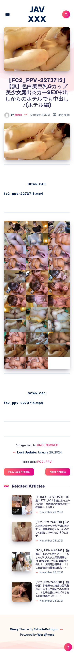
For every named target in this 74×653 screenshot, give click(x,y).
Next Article (58, 471)
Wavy (14, 629)
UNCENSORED (47, 445)
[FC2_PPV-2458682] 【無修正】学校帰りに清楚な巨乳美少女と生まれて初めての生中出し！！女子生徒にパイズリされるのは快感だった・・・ (52, 589)
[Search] (66, 14)
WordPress (45, 634)
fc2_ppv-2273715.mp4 (23, 194)
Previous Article (19, 471)
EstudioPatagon (46, 629)
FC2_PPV (44, 462)
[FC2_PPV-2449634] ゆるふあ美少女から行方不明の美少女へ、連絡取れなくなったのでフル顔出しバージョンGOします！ (52, 529)
